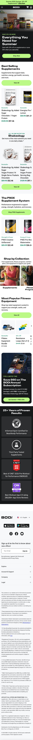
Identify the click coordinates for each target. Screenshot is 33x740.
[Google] (23, 526)
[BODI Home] (16, 7)
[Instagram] (11, 533)
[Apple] (9, 526)
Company (4, 577)
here (11, 636)
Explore (3, 566)
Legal (3, 582)
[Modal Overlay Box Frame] (15, 552)
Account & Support (7, 572)
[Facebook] (16, 533)
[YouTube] (22, 533)
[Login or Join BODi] (31, 7)
